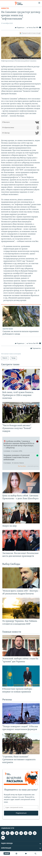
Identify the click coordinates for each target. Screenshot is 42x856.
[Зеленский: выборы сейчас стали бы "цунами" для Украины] (21, 645)
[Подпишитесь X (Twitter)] (12, 833)
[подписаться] (3, 838)
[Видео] (26, 853)
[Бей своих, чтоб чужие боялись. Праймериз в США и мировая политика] (21, 379)
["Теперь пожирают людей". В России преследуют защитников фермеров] (21, 713)
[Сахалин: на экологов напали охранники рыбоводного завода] (21, 316)
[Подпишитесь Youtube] (16, 833)
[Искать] (35, 853)
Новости (5, 8)
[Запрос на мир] (21, 512)
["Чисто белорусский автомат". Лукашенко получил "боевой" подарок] (21, 412)
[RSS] (30, 833)
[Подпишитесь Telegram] (21, 833)
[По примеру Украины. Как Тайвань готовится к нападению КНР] (21, 608)
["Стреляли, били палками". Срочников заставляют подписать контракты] (21, 743)
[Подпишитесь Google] (3, 833)
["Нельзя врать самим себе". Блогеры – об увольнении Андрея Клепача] (21, 577)
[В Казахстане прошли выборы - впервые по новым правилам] (21, 675)
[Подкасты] (35, 833)
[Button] (19, 27)
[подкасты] (16, 853)
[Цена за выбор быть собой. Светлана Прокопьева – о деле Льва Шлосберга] (21, 482)
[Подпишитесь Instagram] (25, 833)
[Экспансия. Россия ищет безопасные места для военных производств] (21, 540)
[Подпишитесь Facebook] (7, 833)
